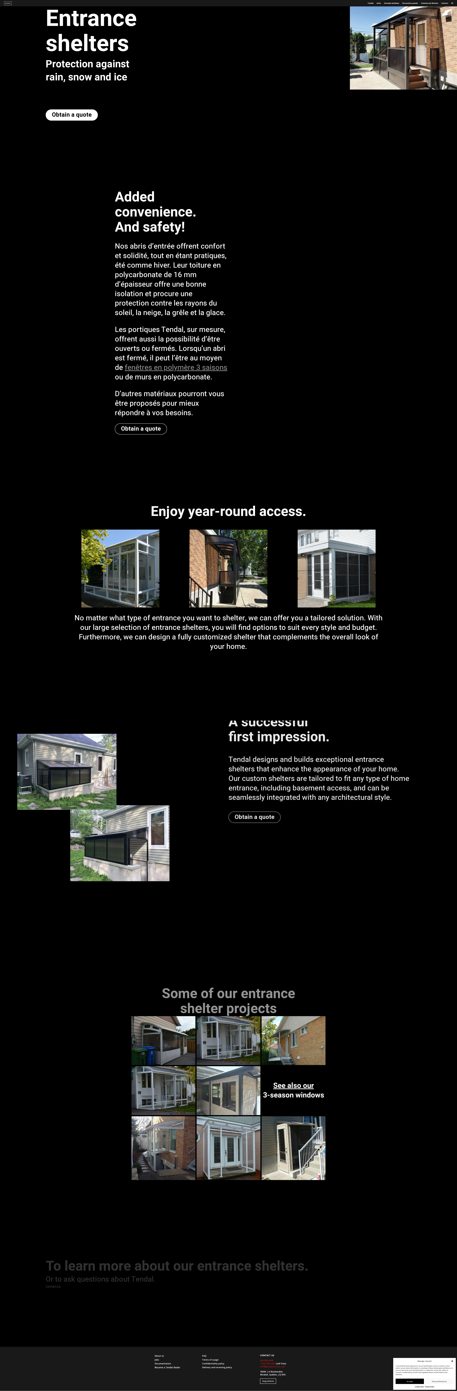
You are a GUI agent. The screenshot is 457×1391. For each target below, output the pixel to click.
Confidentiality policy (213, 1363)
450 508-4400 (266, 1360)
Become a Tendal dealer (167, 1367)
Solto (379, 3)
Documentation (163, 1363)
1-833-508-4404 (268, 1363)
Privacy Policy (429, 1387)
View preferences (439, 1381)
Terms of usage (210, 1359)
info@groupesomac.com (272, 1366)
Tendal (370, 3)
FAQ (204, 1355)
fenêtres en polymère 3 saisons (176, 367)
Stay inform (268, 1381)
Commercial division (429, 3)
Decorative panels (410, 3)
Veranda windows (391, 3)
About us (159, 1355)
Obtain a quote (72, 114)
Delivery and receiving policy (217, 1367)
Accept (410, 1381)
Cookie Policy (419, 1387)
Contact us (53, 1286)
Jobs (157, 1359)
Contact (444, 3)
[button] (452, 1361)
